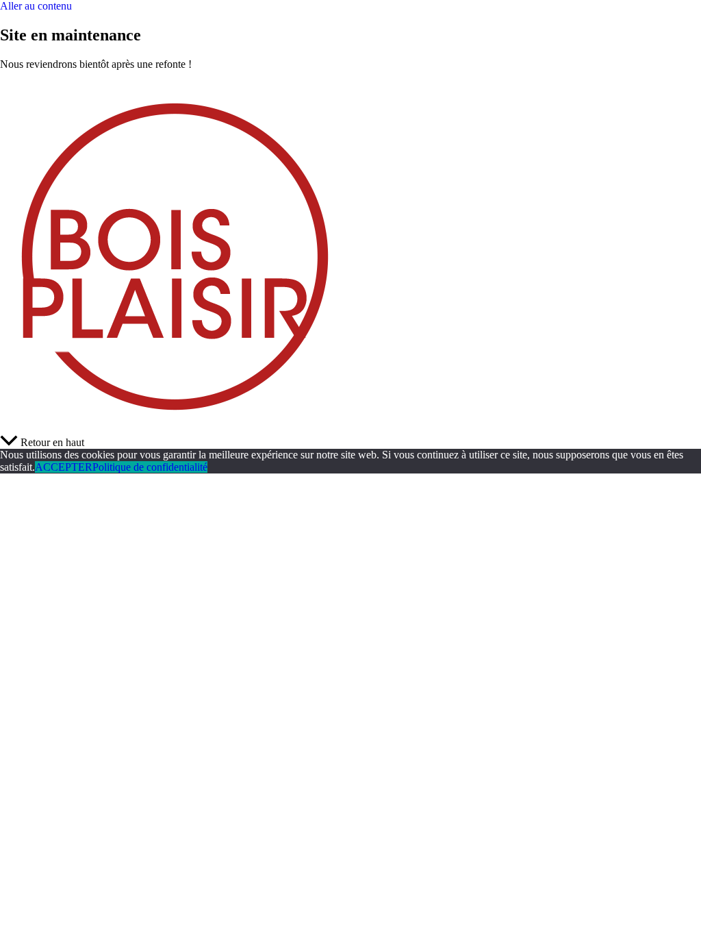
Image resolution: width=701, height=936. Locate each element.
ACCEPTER (63, 467)
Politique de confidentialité (149, 467)
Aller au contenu (36, 6)
